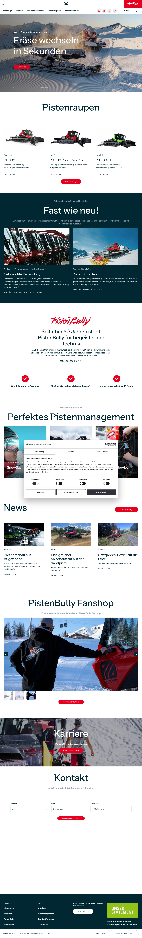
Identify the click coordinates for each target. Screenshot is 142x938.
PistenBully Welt (72, 11)
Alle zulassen (101, 492)
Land (53, 803)
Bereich (14, 803)
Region (95, 803)
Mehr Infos (22, 67)
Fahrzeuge (7, 11)
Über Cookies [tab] (102, 451)
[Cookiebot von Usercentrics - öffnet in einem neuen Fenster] (107, 444)
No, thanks (101, 933)
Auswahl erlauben (71, 492)
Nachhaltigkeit (54, 11)
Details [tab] (71, 451)
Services (19, 11)
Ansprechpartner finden (71, 818)
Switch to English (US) (123, 933)
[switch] (59, 483)
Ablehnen (40, 492)
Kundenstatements (35, 11)
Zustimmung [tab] (39, 451)
